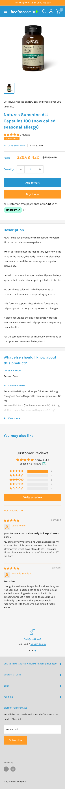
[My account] (51, 11)
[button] (12, 134)
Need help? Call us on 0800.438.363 (33, 2)
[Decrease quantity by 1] (20, 169)
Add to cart (32, 182)
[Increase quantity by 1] (40, 169)
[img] (11, 520)
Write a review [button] (32, 497)
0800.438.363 (38, 644)
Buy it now (32, 194)
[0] (58, 11)
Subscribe (15, 740)
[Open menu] (5, 11)
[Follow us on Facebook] (6, 769)
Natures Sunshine (14, 145)
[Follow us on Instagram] (13, 769)
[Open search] (44, 11)
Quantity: (9, 169)
